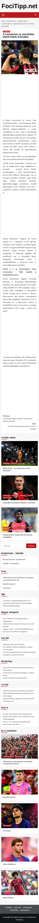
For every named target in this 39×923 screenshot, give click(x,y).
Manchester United (8, 756)
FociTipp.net (19, 6)
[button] (3, 14)
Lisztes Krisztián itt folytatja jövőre (15, 678)
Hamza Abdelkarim (9, 864)
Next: (22, 426)
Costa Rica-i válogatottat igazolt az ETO (17, 601)
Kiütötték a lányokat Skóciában (13, 644)
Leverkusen (6, 31)
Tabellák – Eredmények (11, 563)
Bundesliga (6, 463)
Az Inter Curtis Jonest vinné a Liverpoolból (17, 714)
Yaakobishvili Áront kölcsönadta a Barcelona (18, 691)
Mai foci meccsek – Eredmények (14, 559)
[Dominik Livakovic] (19, 782)
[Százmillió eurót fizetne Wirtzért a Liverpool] (19, 487)
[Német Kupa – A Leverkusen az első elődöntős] (19, 453)
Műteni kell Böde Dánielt (11, 606)
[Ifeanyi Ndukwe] (19, 882)
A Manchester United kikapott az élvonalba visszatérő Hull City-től (18, 579)
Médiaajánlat (27, 907)
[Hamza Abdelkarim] (19, 849)
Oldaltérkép (14, 910)
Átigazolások (6, 495)
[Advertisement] (19, 97)
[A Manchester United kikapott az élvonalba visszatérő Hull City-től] (19, 746)
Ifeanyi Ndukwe (8, 897)
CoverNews (30, 917)
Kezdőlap (9, 907)
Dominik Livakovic (9, 584)
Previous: (17, 418)
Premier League (7, 497)
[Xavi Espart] (19, 815)
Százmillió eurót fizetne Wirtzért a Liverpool (19, 503)
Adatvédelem (24, 910)
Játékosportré (7, 792)
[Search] (35, 15)
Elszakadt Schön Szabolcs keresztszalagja (17, 603)
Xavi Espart (7, 588)
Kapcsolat (17, 907)
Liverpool (30, 495)
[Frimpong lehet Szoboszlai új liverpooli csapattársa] (19, 519)
